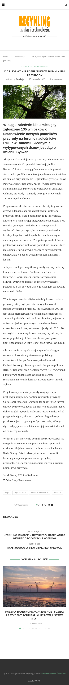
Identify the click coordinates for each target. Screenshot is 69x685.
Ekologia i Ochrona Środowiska (53, 674)
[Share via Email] (52, 505)
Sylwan (57, 492)
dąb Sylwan (20, 492)
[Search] (65, 4)
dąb (7, 492)
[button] (6, 597)
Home (5, 56)
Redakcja (20, 79)
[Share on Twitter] (45, 505)
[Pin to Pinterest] (49, 505)
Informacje (20, 56)
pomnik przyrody (39, 492)
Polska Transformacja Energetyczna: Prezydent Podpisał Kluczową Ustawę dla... (34, 615)
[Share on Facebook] (42, 505)
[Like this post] (39, 505)
